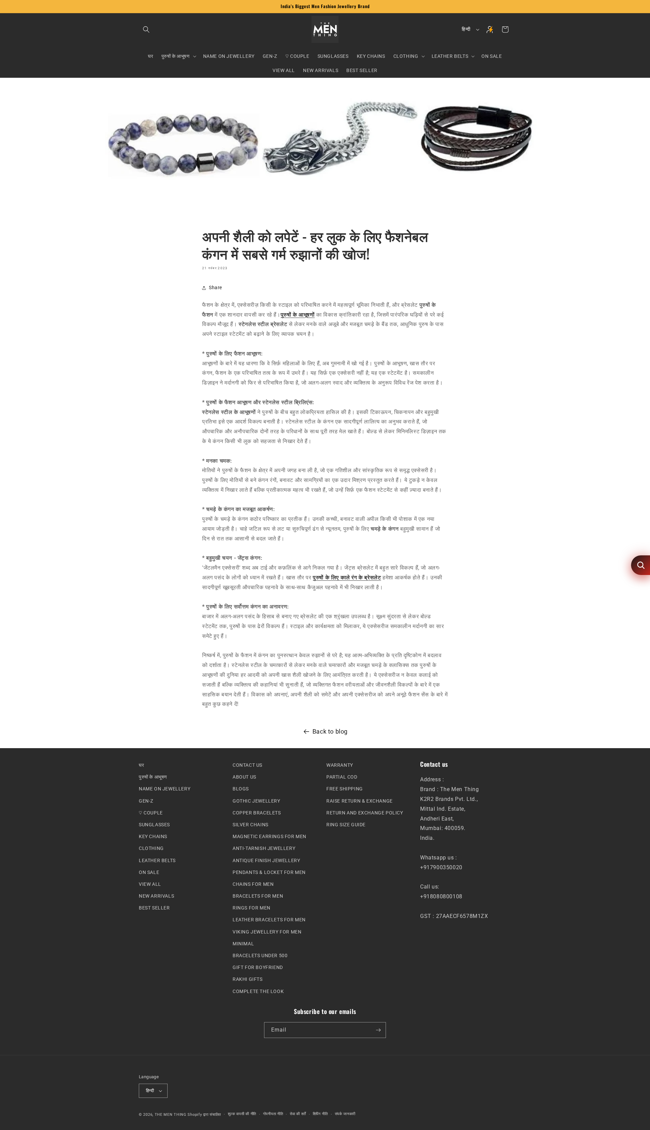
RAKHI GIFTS (248, 979)
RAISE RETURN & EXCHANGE (359, 800)
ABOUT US (244, 777)
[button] (146, 29)
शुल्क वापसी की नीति (242, 1114)
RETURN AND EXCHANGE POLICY (364, 812)
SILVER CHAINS (250, 824)
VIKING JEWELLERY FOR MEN (267, 931)
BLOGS (241, 788)
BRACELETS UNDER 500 (260, 955)
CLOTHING (151, 848)
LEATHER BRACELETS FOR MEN (269, 919)
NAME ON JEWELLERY (164, 788)
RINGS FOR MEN (251, 907)
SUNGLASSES (154, 824)
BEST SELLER (154, 907)
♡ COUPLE (151, 812)
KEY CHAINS (153, 836)
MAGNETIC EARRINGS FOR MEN (269, 836)
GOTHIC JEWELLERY (256, 800)
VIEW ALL (150, 884)
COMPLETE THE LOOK (258, 991)
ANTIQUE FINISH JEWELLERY (266, 860)
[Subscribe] (378, 1030)
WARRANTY (339, 765)
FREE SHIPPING (344, 788)
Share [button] (215, 287)
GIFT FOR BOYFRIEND (258, 967)
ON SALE (149, 872)
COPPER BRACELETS (257, 812)
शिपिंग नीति (320, 1114)
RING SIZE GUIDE (346, 824)
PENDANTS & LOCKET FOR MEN (269, 872)
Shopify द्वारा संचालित (204, 1114)
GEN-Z (146, 800)
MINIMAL (243, 943)
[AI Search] (640, 565)
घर (141, 765)
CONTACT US (247, 765)
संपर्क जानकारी (345, 1114)
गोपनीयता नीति (273, 1114)
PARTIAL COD (342, 777)
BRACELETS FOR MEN (258, 896)
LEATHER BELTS (157, 860)
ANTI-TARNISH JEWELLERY (264, 848)
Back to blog (330, 731)
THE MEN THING (171, 1114)
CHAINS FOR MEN (253, 884)
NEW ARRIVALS (156, 896)
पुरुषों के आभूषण (153, 777)
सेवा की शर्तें (298, 1114)
